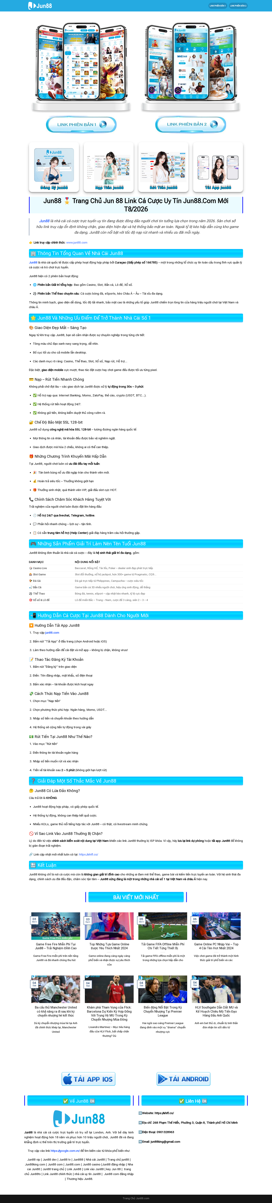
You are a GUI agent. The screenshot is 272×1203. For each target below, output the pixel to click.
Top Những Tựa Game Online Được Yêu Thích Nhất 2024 (109, 946)
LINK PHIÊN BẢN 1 (218, 6)
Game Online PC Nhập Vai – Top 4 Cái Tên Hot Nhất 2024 (216, 946)
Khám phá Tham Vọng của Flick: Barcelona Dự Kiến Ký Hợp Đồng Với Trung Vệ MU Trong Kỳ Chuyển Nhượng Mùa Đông (109, 1013)
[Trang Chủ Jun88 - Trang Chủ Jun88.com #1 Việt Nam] (40, 5)
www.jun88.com (76, 242)
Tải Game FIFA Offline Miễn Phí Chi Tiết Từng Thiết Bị (162, 946)
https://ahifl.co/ (88, 854)
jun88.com (52, 632)
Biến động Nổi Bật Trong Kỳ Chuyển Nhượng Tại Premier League (163, 1011)
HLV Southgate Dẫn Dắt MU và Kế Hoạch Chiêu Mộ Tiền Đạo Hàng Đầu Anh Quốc (216, 1011)
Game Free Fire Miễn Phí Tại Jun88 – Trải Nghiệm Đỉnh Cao (56, 946)
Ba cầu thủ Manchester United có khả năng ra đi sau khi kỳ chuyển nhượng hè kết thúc (56, 1011)
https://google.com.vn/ (65, 1151)
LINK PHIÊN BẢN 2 (238, 6)
